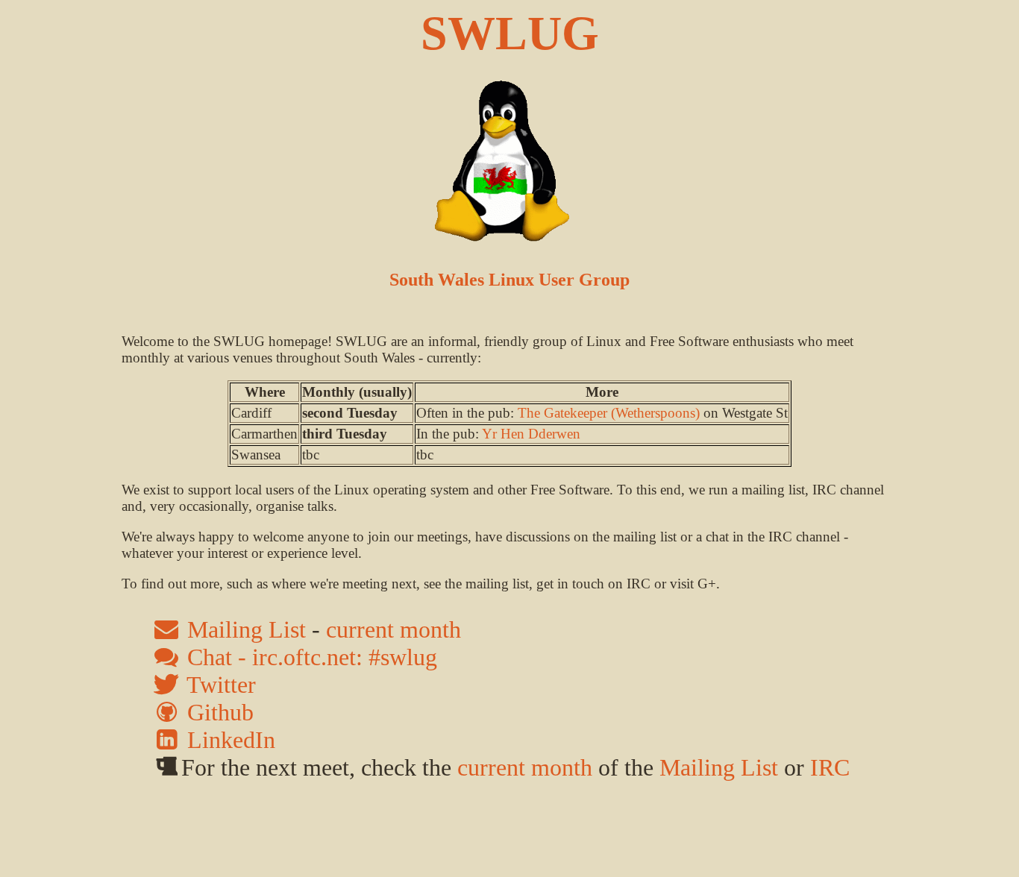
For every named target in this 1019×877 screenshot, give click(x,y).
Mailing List (243, 629)
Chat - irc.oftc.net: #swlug (309, 657)
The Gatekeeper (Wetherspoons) (609, 413)
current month (393, 629)
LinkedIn (228, 739)
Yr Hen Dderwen (531, 433)
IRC (830, 767)
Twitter (218, 684)
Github (217, 712)
